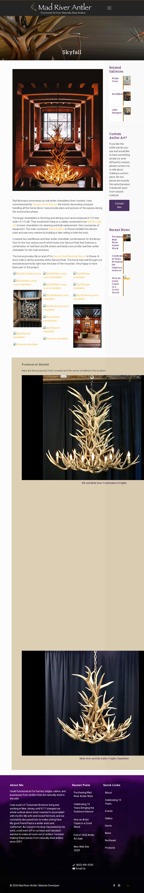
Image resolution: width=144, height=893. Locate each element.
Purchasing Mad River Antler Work (83, 794)
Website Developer (49, 885)
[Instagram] (119, 885)
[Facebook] (114, 885)
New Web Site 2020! (81, 848)
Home (108, 825)
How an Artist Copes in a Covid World (83, 823)
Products (110, 847)
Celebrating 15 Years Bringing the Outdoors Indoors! (84, 808)
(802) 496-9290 (84, 864)
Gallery (109, 818)
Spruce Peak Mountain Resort (69, 256)
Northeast (110, 840)
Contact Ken (119, 205)
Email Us (81, 868)
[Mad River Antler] (61, 8)
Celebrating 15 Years (113, 802)
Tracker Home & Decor (44, 204)
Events (109, 811)
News (108, 833)
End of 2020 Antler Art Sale (84, 837)
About (108, 792)
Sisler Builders (56, 229)
